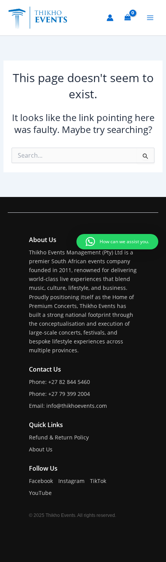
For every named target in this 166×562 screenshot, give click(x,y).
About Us (41, 449)
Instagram (71, 481)
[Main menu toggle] (150, 18)
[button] (117, 241)
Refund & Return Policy (59, 437)
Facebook (41, 481)
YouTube (40, 492)
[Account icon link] (110, 17)
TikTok (98, 481)
